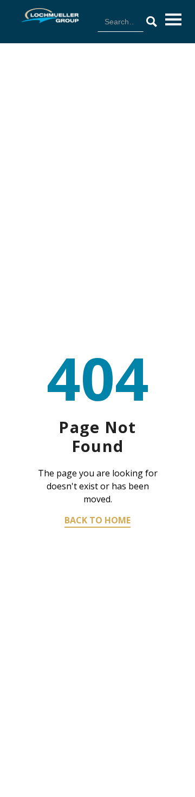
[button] (173, 19)
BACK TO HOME (97, 520)
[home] (47, 15)
